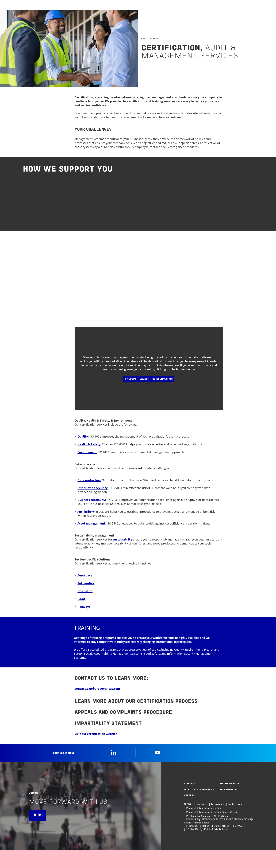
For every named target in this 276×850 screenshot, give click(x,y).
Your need (154, 38)
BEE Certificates (222, 816)
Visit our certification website (96, 734)
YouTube (157, 752)
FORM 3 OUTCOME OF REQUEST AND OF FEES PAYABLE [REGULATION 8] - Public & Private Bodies (215, 827)
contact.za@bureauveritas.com (97, 688)
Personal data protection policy (203, 808)
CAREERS (189, 795)
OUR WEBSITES (229, 789)
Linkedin (113, 752)
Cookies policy (235, 804)
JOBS (37, 815)
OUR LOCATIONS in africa (199, 789)
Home (143, 38)
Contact (189, 783)
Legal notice (201, 804)
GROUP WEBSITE (229, 783)
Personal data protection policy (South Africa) (211, 812)
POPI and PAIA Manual (198, 816)
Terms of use (218, 804)
